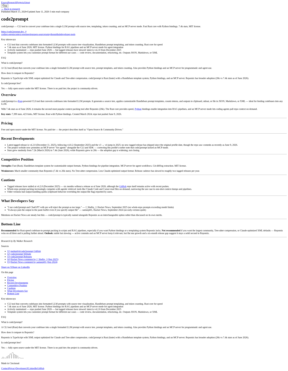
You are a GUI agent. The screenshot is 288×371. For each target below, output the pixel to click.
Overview (12, 277)
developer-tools (68, 34)
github (58, 34)
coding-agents (7, 34)
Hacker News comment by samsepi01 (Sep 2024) (33, 262)
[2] (8, 254)
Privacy (12, 368)
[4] (8, 259)
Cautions (11, 288)
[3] (8, 256)
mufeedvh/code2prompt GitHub (25, 251)
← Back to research (10, 9)
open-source (39, 34)
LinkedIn (32, 368)
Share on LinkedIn (21, 267)
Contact (5, 368)
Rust (20, 101)
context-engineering (23, 34)
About (27, 2)
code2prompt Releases (21, 256)
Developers (21, 368)
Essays (4, 2)
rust (46, 34)
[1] (8, 251)
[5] (8, 262)
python (51, 34)
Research (12, 2)
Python (138, 109)
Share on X (6, 267)
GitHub (122, 186)
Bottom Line (13, 293)
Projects (20, 2)
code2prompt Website (20, 254)
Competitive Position (17, 285)
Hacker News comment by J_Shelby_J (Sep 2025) (34, 259)
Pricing (10, 280)
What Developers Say (17, 291)
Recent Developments (17, 282)
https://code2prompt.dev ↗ (14, 31)
